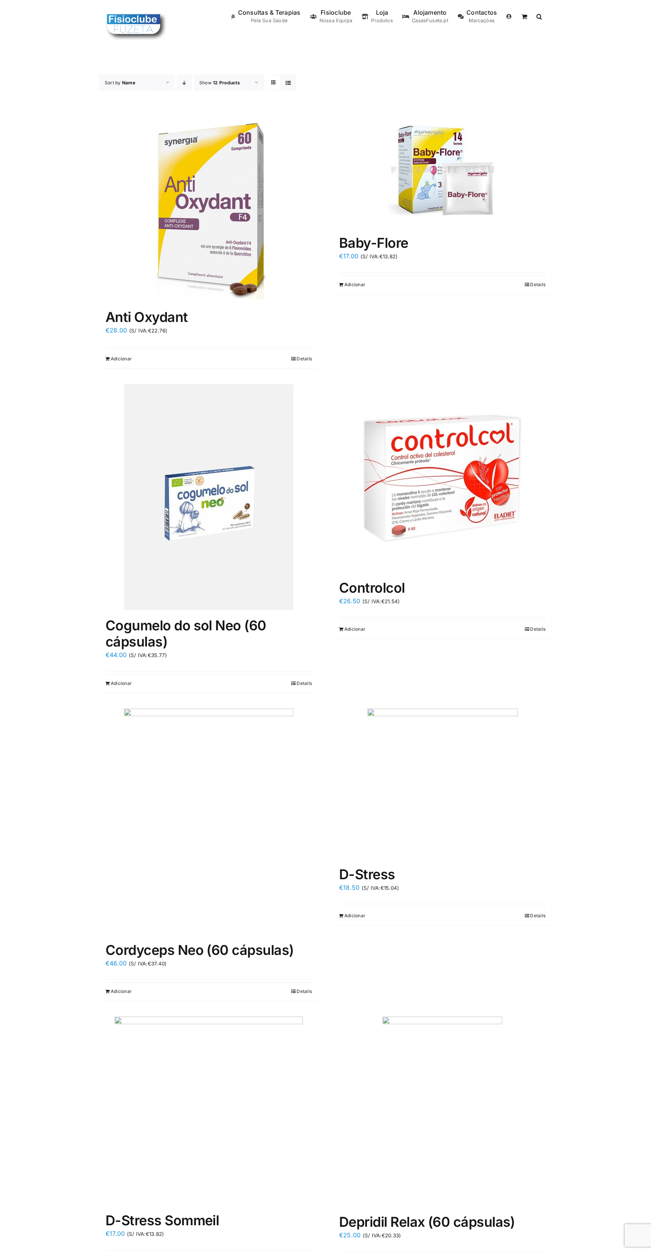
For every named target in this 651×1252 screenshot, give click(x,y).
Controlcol (372, 587)
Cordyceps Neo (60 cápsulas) (199, 950)
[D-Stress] (442, 784)
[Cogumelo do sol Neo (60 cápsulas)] (209, 497)
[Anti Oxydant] (209, 207)
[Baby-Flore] (442, 170)
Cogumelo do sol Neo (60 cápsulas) (185, 633)
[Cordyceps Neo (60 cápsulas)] (209, 822)
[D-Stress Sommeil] (209, 1111)
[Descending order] (184, 82)
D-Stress (367, 874)
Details (304, 358)
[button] (539, 16)
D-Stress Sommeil (162, 1220)
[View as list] (288, 82)
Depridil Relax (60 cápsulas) (427, 1222)
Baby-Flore (373, 243)
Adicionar (121, 358)
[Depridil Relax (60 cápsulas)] (442, 1111)
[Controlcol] (442, 478)
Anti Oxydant (146, 317)
